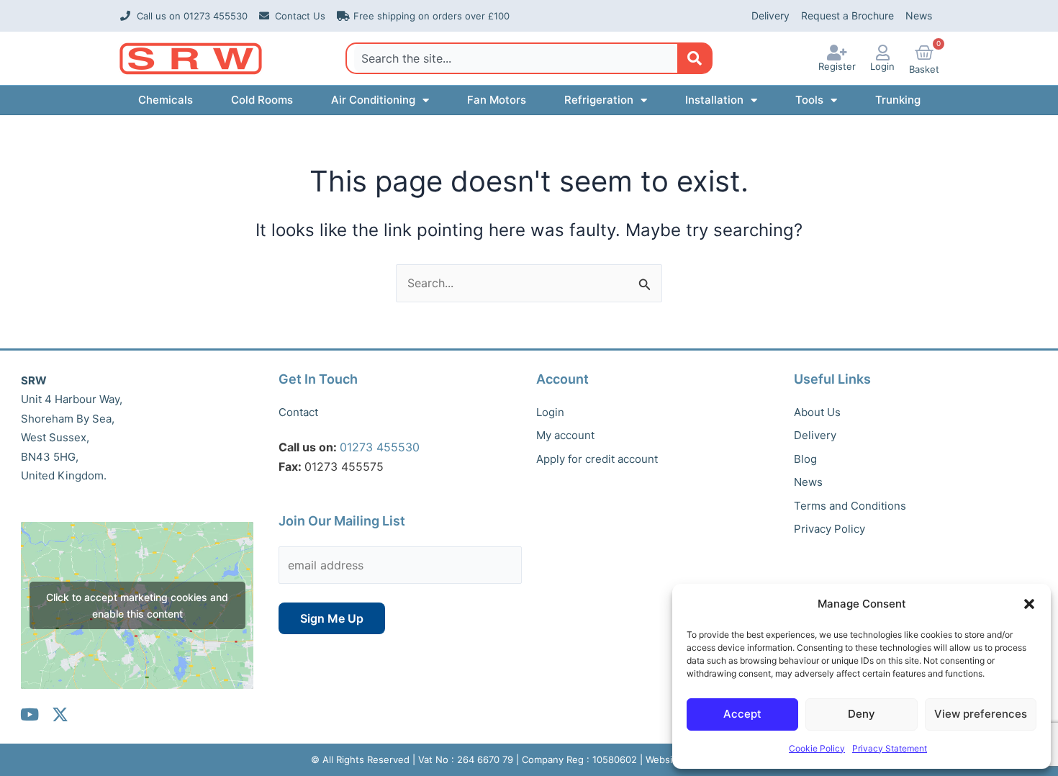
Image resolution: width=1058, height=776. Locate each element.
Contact (298, 412)
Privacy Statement (889, 748)
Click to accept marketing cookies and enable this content (137, 605)
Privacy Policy (829, 529)
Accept (742, 714)
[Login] (882, 52)
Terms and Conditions (850, 506)
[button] (1029, 604)
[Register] (837, 52)
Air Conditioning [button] (373, 100)
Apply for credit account (597, 459)
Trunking (898, 100)
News (918, 15)
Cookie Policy (817, 748)
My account (565, 435)
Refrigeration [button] (598, 100)
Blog (805, 459)
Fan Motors (496, 100)
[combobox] (515, 58)
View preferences (980, 714)
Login (882, 66)
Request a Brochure (847, 15)
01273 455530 (380, 447)
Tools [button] (809, 100)
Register (837, 66)
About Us (817, 412)
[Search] (694, 58)
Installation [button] (714, 100)
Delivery (770, 15)
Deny (861, 714)
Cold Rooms (262, 100)
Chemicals (165, 100)
